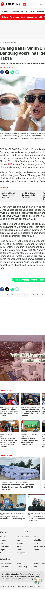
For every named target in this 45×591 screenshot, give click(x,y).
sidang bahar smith (7, 295)
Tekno (19, 546)
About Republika (6, 563)
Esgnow (3, 550)
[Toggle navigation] (2, 4)
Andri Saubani (9, 67)
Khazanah (3, 540)
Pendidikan (14, 17)
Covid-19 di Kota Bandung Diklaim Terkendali (28, 195)
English (36, 550)
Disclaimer (4, 567)
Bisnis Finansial (39, 546)
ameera (5, 12)
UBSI (40, 17)
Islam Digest (38, 540)
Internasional (32, 17)
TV (1, 553)
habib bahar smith (38, 295)
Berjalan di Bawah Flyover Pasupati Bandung (8, 195)
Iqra (18, 540)
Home (2, 42)
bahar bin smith (22, 295)
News (8, 42)
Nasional (5, 17)
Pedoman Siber (39, 563)
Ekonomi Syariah (19, 12)
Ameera (3, 537)
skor (32, 12)
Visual (19, 550)
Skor (35, 537)
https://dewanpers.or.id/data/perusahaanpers (19, 579)
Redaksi (20, 563)
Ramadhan (21, 553)
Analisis (20, 543)
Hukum (14, 42)
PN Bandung (14, 164)
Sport (23, 17)
